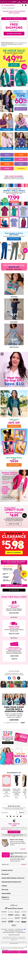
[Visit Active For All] (23, 918)
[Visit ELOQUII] (10, 918)
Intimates (7, 159)
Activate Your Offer (14, 33)
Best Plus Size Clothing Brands (9, 932)
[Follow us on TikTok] (18, 679)
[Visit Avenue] (10, 914)
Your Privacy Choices (19, 929)
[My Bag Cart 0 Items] (26, 5)
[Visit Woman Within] (10, 911)
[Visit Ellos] (24, 914)
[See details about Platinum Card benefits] (14, 662)
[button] (22, 5)
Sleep (21, 159)
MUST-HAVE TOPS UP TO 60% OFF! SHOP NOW (14, 11)
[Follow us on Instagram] (14, 679)
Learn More (3, 45)
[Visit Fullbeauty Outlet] (13, 925)
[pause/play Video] (2, 354)
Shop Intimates (9, 269)
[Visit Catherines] (23, 911)
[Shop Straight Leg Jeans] (6, 122)
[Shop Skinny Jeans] (6, 141)
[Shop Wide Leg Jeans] (21, 141)
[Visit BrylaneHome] (17, 922)
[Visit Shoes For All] (10, 921)
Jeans (21, 155)
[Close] (26, 946)
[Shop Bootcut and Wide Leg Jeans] (21, 122)
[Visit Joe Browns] (17, 914)
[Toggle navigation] (2, 5)
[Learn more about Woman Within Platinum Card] (14, 659)
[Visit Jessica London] (4, 914)
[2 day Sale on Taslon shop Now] (14, 67)
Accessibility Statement (20, 932)
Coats (21, 164)
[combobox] (14, 8)
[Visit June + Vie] (4, 918)
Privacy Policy (4, 929)
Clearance (21, 168)
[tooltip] (4, 1)
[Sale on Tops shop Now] (14, 120)
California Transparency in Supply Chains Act (13, 930)
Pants (7, 155)
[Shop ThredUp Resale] (14, 708)
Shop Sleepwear (18, 269)
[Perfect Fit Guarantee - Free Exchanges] (14, 177)
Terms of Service (13, 943)
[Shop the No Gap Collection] (14, 369)
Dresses (7, 164)
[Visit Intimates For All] (4, 921)
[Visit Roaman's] (17, 911)
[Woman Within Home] (9, 5)
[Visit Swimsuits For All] (17, 918)
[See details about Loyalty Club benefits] (14, 638)
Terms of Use (10, 929)
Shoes (7, 168)
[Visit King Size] (23, 922)
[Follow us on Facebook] (9, 679)
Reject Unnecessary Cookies (10, 951)
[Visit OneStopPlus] (4, 911)
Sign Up (21, 812)
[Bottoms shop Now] (14, 245)
